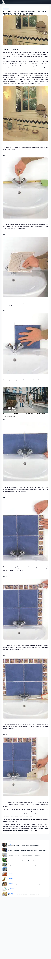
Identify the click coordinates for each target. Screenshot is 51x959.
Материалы (35, 1)
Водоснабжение (44, 1)
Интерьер (9, 1)
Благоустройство (26, 1)
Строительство (16, 1)
